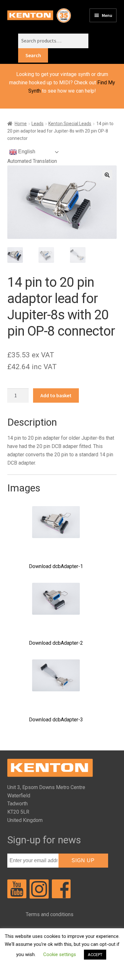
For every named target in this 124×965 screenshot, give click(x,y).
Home (21, 123)
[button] (107, 175)
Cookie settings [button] (59, 954)
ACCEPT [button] (95, 954)
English (26, 151)
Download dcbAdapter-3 (56, 720)
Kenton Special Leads (69, 123)
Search (33, 55)
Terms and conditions (49, 914)
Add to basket (56, 395)
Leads (37, 123)
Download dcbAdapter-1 (56, 566)
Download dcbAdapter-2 (56, 643)
